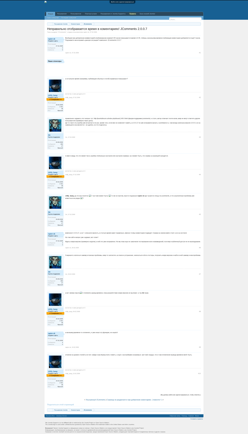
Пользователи (76, 14)
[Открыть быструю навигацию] (199, 24)
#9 (200, 347)
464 (62, 144)
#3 (200, 137)
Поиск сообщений (53, 18)
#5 (200, 214)
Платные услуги (91, 14)
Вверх (197, 416)
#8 (200, 311)
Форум (50, 14)
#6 (200, 248)
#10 (199, 373)
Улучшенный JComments (95, 400)
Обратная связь (175, 416)
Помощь (184, 416)
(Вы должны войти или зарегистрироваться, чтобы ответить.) (181, 395)
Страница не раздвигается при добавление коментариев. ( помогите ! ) (134, 400)
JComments (62, 32)
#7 (200, 274)
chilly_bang (52, 95)
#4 (200, 174)
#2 (200, 97)
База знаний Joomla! (147, 14)
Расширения (62, 14)
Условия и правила (196, 419)
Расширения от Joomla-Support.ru (113, 14)
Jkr (49, 135)
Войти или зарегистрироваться (122, 2)
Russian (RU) (50, 416)
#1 (200, 53)
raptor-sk (86, 32)
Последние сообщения (68, 18)
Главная (191, 416)
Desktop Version (61, 416)
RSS (201, 416)
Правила (132, 14)
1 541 (61, 106)
